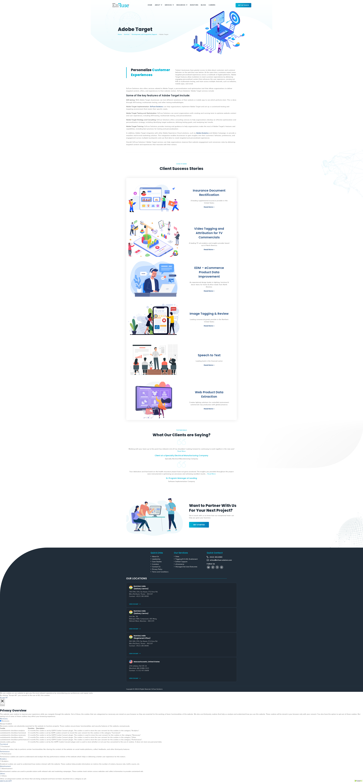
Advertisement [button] (5, 766)
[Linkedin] (208, 567)
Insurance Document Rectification (209, 192)
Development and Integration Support (144, 34)
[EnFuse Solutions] (121, 5)
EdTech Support (181, 561)
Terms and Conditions (160, 572)
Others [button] (2, 773)
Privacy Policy (157, 569)
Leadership (156, 559)
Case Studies (157, 561)
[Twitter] (217, 567)
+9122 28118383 (215, 557)
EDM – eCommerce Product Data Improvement (209, 272)
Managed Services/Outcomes (186, 566)
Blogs (203, 5)
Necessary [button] (4, 718)
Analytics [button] (3, 759)
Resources (180, 5)
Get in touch (243, 5)
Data (177, 556)
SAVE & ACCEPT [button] (6, 781)
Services (168, 5)
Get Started (199, 525)
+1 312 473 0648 (142, 670)
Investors (194, 5)
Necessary (5, 721)
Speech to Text (209, 355)
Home (150, 5)
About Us (155, 556)
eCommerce (179, 564)
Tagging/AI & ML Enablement (186, 559)
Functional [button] (4, 744)
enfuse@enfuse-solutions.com (221, 560)
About (157, 5)
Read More (208, 207)
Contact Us (156, 566)
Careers (212, 5)
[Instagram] (221, 567)
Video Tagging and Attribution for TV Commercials (209, 232)
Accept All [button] (3, 697)
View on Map (133, 604)
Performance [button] (5, 751)
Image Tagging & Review (209, 313)
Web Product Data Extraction (209, 394)
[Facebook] (213, 567)
